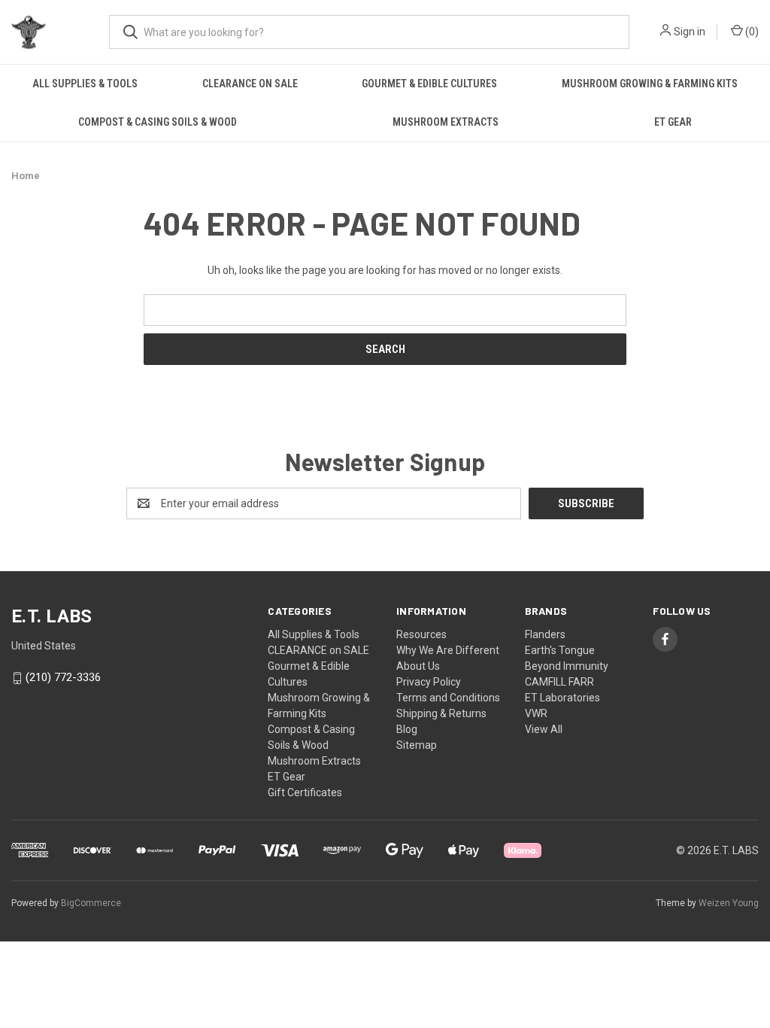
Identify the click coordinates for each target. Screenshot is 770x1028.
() (751, 32)
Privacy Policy (428, 682)
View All (543, 729)
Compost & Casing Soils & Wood (157, 122)
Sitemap (416, 745)
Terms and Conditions (448, 698)
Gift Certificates (305, 792)
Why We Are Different (447, 650)
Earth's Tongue (560, 650)
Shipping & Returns (441, 713)
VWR (536, 713)
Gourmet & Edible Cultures (429, 84)
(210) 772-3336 (63, 678)
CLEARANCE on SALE (250, 84)
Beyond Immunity (566, 666)
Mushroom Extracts (446, 122)
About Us (418, 666)
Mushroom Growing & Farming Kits (650, 84)
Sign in (689, 32)
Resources (421, 634)
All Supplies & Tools (85, 84)
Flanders (545, 634)
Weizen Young (729, 903)
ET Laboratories (562, 698)
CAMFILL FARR (559, 682)
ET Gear (673, 122)
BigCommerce (91, 903)
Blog (406, 729)
